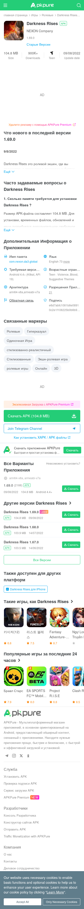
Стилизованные (19, 359)
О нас (8, 854)
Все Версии (42, 559)
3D (56, 368)
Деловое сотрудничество (21, 868)
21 (50, 292)
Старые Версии (38, 44)
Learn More (55, 892)
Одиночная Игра (19, 340)
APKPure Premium (16, 797)
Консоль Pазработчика (20, 815)
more (66, 261)
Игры (34, 15)
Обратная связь (21, 300)
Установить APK (15, 776)
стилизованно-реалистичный (29, 349)
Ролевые (47, 15)
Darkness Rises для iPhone (28, 589)
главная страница (16, 15)
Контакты (10, 861)
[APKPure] (42, 5)
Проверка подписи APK (20, 783)
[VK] (21, 756)
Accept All (22, 902)
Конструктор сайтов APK (21, 822)
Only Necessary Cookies (61, 902)
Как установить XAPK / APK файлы (40, 437)
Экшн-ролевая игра (53, 359)
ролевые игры (17, 368)
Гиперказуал (36, 331)
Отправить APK (15, 829)
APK (63, 23)
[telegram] (7, 756)
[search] (79, 5)
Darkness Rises (67, 15)
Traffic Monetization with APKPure (27, 836)
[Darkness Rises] (14, 30)
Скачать (72, 450)
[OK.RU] (28, 756)
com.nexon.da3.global (23, 261)
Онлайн (41, 368)
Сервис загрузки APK (19, 790)
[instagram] (14, 756)
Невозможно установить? (63, 463)
